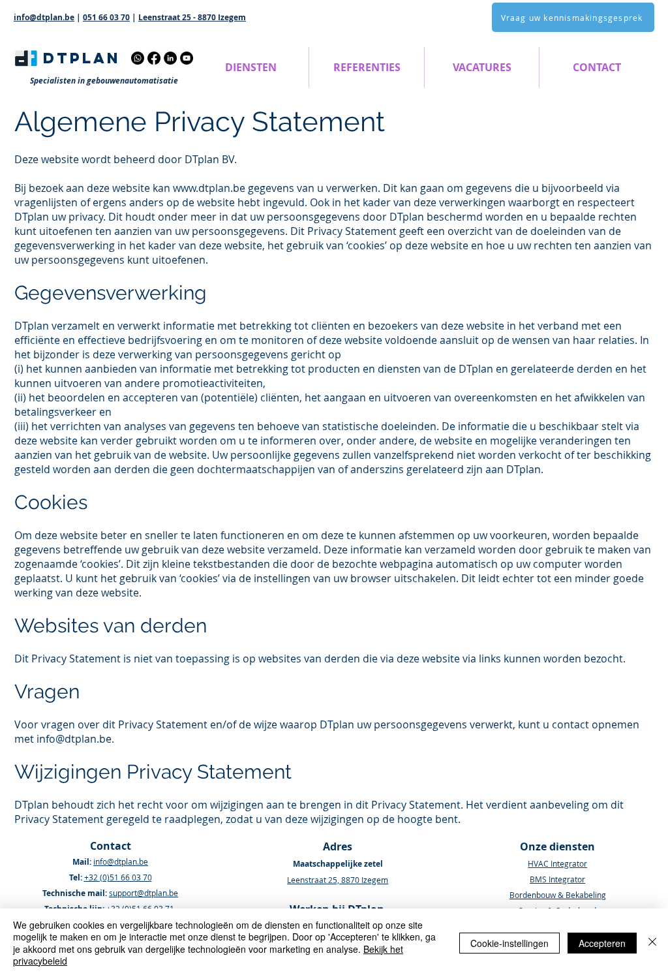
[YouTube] (186, 58)
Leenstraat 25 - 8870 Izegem (192, 17)
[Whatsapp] (137, 58)
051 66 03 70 (106, 17)
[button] (251, 67)
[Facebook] (153, 58)
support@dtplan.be (143, 893)
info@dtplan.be (44, 17)
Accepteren (602, 943)
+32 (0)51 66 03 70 (118, 877)
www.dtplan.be (209, 188)
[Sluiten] (652, 943)
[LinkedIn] (170, 58)
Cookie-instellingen (509, 943)
